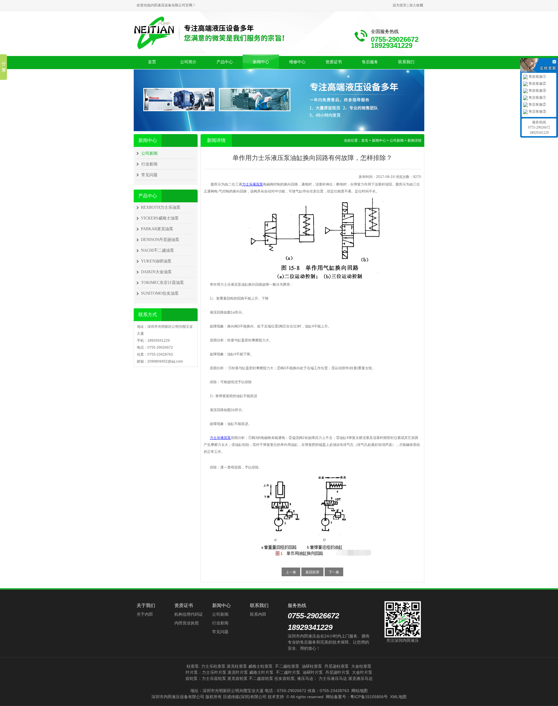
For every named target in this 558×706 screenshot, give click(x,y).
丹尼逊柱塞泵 (336, 666)
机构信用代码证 (188, 614)
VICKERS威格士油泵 (160, 218)
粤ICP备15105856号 (369, 696)
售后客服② (537, 104)
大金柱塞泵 (361, 666)
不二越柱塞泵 (287, 666)
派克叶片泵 (238, 672)
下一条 (334, 572)
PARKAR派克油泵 (157, 229)
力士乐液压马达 (333, 678)
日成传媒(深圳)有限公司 (245, 696)
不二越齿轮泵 (261, 678)
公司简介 (188, 62)
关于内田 (145, 614)
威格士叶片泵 (261, 672)
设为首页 (400, 5)
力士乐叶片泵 (214, 672)
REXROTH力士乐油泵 (160, 207)
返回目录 (312, 572)
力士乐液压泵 (252, 184)
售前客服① (537, 77)
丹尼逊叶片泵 (337, 672)
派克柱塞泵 (237, 666)
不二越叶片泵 (288, 672)
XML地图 (398, 696)
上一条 (291, 572)
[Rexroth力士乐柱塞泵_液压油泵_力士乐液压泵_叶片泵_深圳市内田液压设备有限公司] (209, 32)
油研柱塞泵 (312, 666)
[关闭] (555, 61)
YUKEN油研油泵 (156, 261)
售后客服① (537, 98)
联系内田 (258, 614)
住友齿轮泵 (284, 678)
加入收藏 (416, 5)
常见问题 (149, 174)
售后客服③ (537, 111)
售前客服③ (537, 91)
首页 (152, 62)
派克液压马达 (360, 678)
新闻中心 (261, 62)
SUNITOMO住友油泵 (160, 293)
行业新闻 (149, 164)
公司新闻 (149, 153)
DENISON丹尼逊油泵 (160, 239)
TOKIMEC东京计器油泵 (162, 282)
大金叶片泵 (362, 672)
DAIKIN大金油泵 (156, 272)
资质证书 (334, 62)
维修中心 (297, 62)
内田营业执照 (186, 623)
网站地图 (359, 690)
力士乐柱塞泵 (213, 666)
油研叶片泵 (313, 672)
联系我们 (406, 62)
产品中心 (225, 62)
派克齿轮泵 (237, 678)
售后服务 (370, 62)
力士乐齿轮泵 (214, 678)
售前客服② (537, 84)
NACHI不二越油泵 (157, 250)
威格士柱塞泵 (260, 666)
